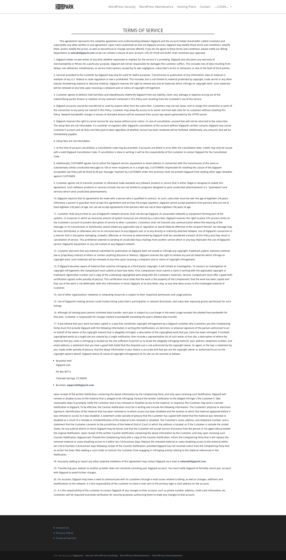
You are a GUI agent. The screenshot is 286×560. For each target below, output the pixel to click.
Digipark (78, 555)
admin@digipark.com (193, 461)
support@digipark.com (80, 385)
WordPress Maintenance (135, 555)
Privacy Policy (64, 532)
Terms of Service (66, 538)
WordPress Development (167, 555)
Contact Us (62, 527)
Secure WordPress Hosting (101, 555)
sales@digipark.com (83, 52)
